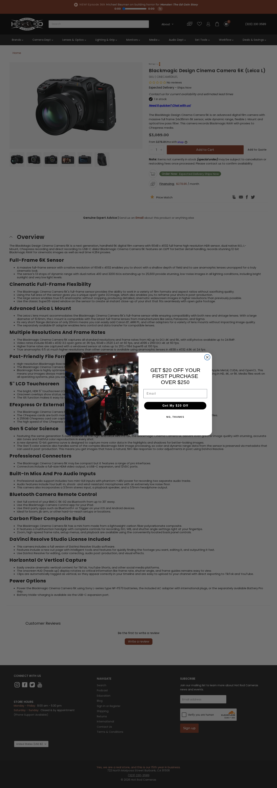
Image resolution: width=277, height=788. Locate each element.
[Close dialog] (207, 357)
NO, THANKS (175, 417)
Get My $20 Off (175, 405)
